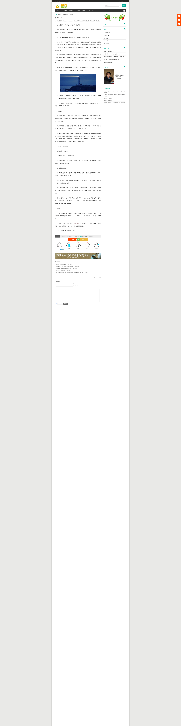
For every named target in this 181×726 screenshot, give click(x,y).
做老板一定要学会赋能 (85, 251)
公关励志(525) (107, 41)
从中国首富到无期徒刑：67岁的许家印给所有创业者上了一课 (69, 272)
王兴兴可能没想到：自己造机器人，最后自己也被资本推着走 (117, 56)
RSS (125, 1)
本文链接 (80, 236)
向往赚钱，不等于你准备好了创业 (63, 268)
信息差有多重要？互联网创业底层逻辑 (73, 251)
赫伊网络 (98, 20)
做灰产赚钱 (76, 223)
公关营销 (77, 10)
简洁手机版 (121, 1)
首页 (58, 10)
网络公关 (71, 10)
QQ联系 (124, 11)
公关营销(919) (107, 38)
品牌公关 (86, 20)
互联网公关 (90, 20)
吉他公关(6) (106, 43)
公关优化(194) (107, 32)
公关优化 (65, 10)
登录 (117, 1)
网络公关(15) (107, 35)
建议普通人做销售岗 (60, 270)
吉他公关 (90, 10)
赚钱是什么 (58, 18)
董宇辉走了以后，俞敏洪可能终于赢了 (64, 266)
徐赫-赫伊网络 (61, 20)
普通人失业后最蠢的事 (61, 264)
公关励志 (84, 10)
